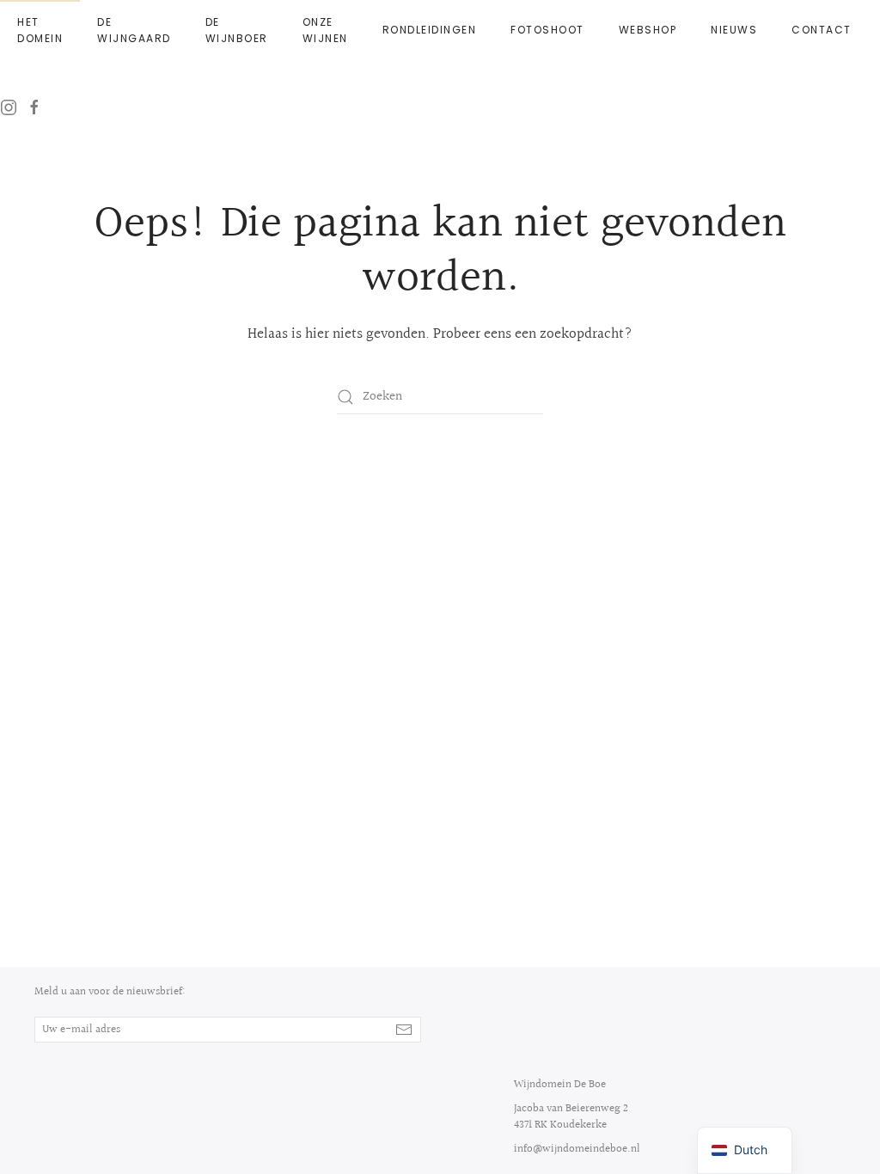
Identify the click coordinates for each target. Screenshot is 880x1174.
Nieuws (734, 29)
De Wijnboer (236, 30)
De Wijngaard (134, 30)
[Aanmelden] (404, 1030)
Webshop (648, 29)
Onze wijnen (325, 30)
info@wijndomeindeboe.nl (577, 1149)
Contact (821, 29)
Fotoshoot (547, 29)
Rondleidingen (429, 29)
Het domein (40, 30)
